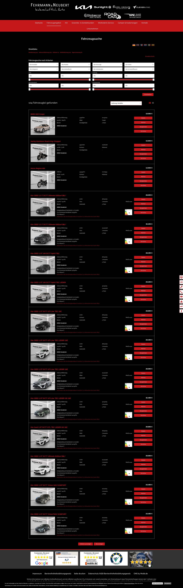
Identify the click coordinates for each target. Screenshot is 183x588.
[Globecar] (92, 15)
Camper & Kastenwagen (128, 23)
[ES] (153, 45)
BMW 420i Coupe (38, 114)
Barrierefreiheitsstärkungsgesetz (58, 574)
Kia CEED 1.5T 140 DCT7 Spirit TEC (45, 253)
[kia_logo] (83, 7)
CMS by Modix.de (141, 574)
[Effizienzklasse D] (128, 214)
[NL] (145, 45)
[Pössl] (121, 7)
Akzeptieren (167, 583)
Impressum (37, 574)
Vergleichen (143, 126)
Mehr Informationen (157, 583)
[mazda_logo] (102, 7)
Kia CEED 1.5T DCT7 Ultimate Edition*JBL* (48, 456)
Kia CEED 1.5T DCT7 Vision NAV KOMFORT (48, 485)
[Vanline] (132, 15)
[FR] (141, 45)
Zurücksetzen (148, 94)
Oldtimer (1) (56, 52)
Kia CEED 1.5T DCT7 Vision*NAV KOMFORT (48, 514)
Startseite (39, 23)
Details (143, 118)
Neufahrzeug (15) (33, 52)
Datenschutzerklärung (129, 583)
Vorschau (143, 131)
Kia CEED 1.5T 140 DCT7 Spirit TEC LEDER (48, 282)
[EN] (137, 45)
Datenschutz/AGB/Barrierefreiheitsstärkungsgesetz (109, 574)
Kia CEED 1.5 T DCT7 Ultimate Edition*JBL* (48, 195)
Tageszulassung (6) (77, 52)
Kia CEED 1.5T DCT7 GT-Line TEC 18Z (46, 311)
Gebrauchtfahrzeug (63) (45, 52)
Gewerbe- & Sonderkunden (83, 23)
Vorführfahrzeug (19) (65, 52)
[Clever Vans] (141, 7)
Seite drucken (79, 574)
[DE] (133, 45)
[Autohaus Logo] (48, 7)
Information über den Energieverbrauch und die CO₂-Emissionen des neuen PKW (78, 216)
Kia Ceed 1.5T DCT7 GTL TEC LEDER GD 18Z (49, 427)
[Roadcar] (112, 15)
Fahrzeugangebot (54, 23)
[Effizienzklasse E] (128, 272)
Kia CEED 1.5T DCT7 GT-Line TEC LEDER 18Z (49, 340)
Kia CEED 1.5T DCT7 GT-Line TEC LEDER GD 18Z (51, 398)
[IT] (149, 45)
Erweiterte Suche (149, 56)
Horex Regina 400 (38, 168)
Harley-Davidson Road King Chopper (46, 141)
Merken (143, 122)
